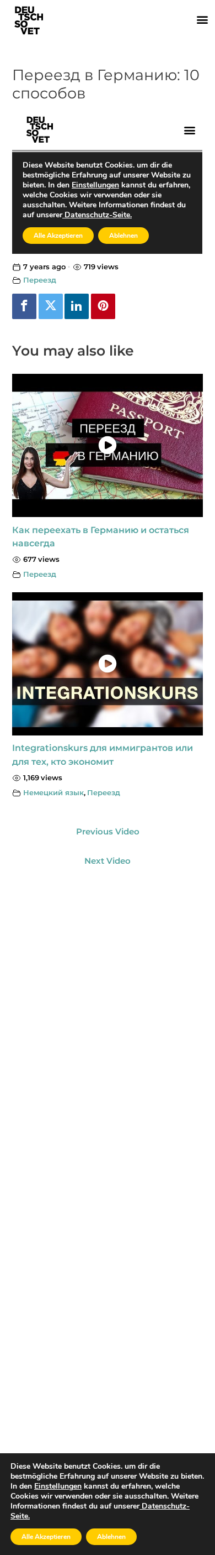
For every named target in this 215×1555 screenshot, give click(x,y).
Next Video (107, 861)
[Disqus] (107, 1011)
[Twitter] (51, 306)
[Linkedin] (76, 306)
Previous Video (107, 832)
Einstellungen (58, 1486)
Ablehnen (111, 1536)
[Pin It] (103, 306)
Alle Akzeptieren (46, 1536)
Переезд (39, 279)
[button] (202, 19)
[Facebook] (24, 306)
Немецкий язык (53, 792)
